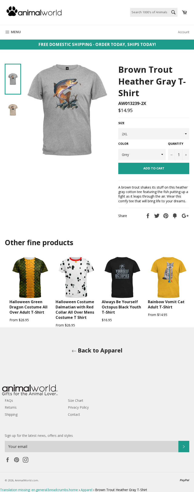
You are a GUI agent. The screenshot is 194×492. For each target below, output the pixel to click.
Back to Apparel (99, 350)
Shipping (11, 414)
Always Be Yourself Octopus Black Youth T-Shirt (121, 307)
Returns (11, 407)
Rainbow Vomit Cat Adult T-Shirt (166, 304)
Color (123, 144)
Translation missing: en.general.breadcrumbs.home (39, 489)
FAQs (9, 400)
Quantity (175, 144)
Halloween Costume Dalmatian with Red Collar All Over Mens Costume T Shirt (75, 309)
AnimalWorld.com (26, 480)
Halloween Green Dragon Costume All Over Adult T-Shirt (28, 307)
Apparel (86, 489)
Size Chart (75, 400)
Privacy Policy (78, 407)
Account (183, 32)
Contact (74, 414)
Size (121, 123)
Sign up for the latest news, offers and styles (39, 435)
